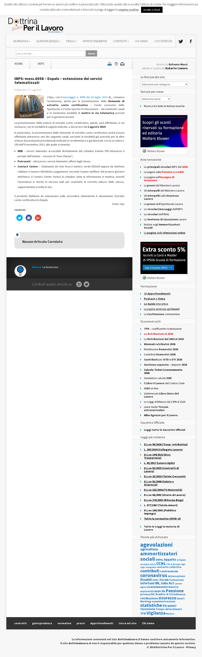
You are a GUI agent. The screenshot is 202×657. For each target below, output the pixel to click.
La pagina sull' (159, 178)
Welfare (170, 613)
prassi (71, 41)
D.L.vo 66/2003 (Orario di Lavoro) (164, 495)
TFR (143, 613)
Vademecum (161, 395)
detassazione (176, 576)
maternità (147, 591)
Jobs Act (167, 583)
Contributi (160, 354)
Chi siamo (141, 41)
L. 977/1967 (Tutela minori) (161, 505)
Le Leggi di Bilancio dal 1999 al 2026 (164, 402)
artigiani (181, 559)
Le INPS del (166, 167)
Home (18, 64)
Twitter (86, 284)
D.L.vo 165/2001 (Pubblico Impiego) (160, 512)
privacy (145, 594)
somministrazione (163, 601)
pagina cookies (129, 9)
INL (157, 583)
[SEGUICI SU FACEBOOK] (190, 41)
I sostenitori (163, 41)
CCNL (161, 563)
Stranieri (169, 606)
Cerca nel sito (128, 623)
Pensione (175, 590)
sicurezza (167, 598)
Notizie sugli (162, 226)
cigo (183, 564)
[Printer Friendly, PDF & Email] (116, 64)
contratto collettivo (168, 567)
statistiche (151, 605)
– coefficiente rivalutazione (163, 328)
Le (164, 339)
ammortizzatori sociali (158, 556)
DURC (155, 579)
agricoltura (149, 549)
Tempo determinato (169, 609)
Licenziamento (157, 587)
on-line (151, 388)
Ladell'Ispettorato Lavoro (163, 204)
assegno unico (148, 564)
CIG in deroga (173, 564)
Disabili (146, 579)
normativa (21, 41)
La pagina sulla (164, 172)
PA (163, 591)
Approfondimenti (101, 623)
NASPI (157, 591)
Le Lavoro (165, 219)
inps (40, 64)
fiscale (164, 580)
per (163, 359)
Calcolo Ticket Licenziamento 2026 (163, 371)
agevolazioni (156, 544)
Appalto (170, 560)
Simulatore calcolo (158, 378)
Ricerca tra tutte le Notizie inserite (164, 106)
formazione (176, 580)
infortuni (147, 583)
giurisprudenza (48, 41)
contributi (149, 570)
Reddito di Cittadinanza (170, 594)
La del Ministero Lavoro (162, 185)
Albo (161, 415)
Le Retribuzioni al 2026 (158, 334)
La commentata (162, 314)
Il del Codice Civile (164, 383)
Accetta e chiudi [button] (151, 9)
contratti (121, 41)
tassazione (147, 609)
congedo (150, 567)
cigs (142, 567)
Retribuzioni (161, 349)
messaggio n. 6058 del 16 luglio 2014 (85, 97)
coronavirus (153, 575)
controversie (169, 571)
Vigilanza (156, 613)
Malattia (173, 587)
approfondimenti (95, 41)
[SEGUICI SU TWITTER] (180, 41)
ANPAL (159, 559)
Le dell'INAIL (156, 214)
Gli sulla (161, 197)
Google (79, 284)
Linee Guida (156, 408)
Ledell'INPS (163, 209)
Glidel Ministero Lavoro (164, 190)
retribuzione (149, 598)
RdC (152, 594)
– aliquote (165, 364)
